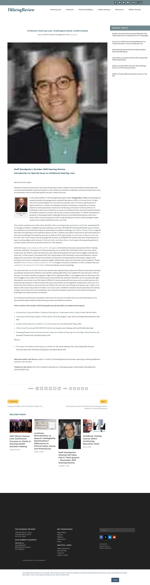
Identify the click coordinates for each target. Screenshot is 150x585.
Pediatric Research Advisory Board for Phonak (37, 262)
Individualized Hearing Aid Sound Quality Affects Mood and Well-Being (129, 50)
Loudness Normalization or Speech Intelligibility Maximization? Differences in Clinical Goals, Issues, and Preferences (45, 441)
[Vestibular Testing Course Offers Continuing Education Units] (94, 426)
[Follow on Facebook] (101, 537)
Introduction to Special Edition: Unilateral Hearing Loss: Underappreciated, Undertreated (51, 312)
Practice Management (57, 34)
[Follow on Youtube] (114, 537)
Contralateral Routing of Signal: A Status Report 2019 (36, 316)
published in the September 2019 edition (29, 265)
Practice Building (86, 10)
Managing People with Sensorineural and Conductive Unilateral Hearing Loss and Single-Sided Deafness (56, 332)
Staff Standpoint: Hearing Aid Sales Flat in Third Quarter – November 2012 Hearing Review (69, 457)
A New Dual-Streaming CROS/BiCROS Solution (34, 328)
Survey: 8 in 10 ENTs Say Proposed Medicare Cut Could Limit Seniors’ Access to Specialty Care (128, 42)
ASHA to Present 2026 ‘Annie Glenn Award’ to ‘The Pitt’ (129, 75)
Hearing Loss (55, 10)
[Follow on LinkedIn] (110, 537)
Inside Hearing (104, 10)
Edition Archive (135, 10)
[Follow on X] (105, 537)
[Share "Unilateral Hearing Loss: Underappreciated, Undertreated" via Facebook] (37, 388)
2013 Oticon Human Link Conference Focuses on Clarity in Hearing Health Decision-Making (20, 441)
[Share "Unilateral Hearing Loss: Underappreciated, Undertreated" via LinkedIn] (46, 388)
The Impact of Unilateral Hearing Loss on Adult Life (36, 346)
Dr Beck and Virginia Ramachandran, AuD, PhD (69, 225)
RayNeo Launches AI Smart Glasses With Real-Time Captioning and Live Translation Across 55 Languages (130, 34)
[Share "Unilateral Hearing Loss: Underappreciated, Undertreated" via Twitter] (41, 388)
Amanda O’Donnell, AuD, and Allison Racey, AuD (54, 240)
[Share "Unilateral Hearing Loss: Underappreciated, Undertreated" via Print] (59, 388)
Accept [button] (115, 580)
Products (69, 10)
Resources (119, 10)
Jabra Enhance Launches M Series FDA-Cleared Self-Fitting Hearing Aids (130, 59)
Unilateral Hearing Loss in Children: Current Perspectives (38, 324)
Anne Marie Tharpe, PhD (82, 230)
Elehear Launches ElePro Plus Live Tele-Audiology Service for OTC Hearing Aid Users (129, 67)
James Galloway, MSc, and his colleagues (41, 248)
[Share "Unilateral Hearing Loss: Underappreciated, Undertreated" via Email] (55, 388)
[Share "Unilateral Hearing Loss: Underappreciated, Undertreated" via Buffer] (50, 388)
